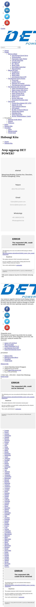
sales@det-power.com (14, 370)
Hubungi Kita (8, 143)
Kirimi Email (4, 376)
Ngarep (6, 141)
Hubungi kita (4, 364)
